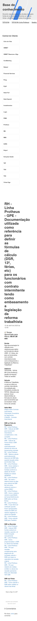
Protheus (6, 125)
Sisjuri (6, 150)
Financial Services (9, 73)
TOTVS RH (5, 22)
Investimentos (8, 105)
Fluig (5, 80)
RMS (5, 137)
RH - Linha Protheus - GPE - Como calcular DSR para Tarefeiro (11, 518)
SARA (5, 144)
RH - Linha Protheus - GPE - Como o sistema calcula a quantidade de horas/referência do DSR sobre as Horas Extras (11, 496)
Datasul (6, 67)
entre (12, 614)
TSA (5, 169)
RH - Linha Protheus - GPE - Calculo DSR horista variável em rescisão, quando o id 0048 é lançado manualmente (11, 531)
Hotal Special (8, 99)
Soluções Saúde (9, 157)
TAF (5, 163)
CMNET (6, 48)
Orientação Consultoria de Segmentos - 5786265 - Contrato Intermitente (11, 416)
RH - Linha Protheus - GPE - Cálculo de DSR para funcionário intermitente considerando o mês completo (11, 432)
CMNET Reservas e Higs (11, 54)
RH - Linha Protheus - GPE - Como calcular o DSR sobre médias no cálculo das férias (11, 583)
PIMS (5, 118)
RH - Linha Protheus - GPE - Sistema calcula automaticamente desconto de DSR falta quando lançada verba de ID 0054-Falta (11, 457)
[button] (11, 595)
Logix (5, 112)
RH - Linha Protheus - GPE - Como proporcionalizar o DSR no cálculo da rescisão (11, 541)
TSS (5, 176)
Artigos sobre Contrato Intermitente (11, 410)
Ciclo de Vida (8, 41)
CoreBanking (7, 61)
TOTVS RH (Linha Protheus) (20, 22)
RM (5, 131)
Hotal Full (6, 93)
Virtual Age (7, 182)
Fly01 (5, 86)
